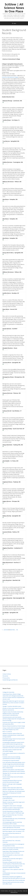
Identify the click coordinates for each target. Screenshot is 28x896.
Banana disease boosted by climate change (14, 726)
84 (8, 630)
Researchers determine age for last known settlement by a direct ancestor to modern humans (13, 702)
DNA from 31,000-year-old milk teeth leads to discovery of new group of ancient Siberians (14, 793)
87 (12, 630)
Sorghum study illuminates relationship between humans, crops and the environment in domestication (13, 713)
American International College (10, 77)
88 (14, 630)
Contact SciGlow (7, 674)
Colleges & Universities (8, 692)
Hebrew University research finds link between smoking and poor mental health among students (13, 735)
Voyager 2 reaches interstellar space (12, 706)
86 (11, 630)
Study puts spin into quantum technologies (14, 829)
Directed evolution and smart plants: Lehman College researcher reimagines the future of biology (13, 718)
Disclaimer (5, 676)
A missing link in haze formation (11, 760)
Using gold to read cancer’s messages (12, 805)
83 (6, 630)
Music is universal (7, 731)
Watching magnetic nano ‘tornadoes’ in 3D (13, 831)
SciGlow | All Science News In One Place (14, 7)
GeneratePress (14, 892)
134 (17, 630)
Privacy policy (6, 678)
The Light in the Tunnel (8, 800)
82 (4, 630)
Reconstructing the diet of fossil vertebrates (14, 880)
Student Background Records (10, 680)
